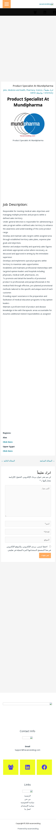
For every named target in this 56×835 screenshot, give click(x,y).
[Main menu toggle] (7, 4)
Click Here (8, 442)
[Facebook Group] (35, 12)
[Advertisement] (28, 52)
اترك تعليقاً (49, 90)
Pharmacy (30, 90)
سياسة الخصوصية (27, 802)
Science (39, 90)
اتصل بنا (27, 809)
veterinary (48, 92)
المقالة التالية (8, 460)
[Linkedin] (44, 12)
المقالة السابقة (47, 460)
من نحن (27, 799)
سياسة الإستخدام (27, 806)
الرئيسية (27, 795)
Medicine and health (16, 90)
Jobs (5, 90)
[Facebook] (54, 12)
